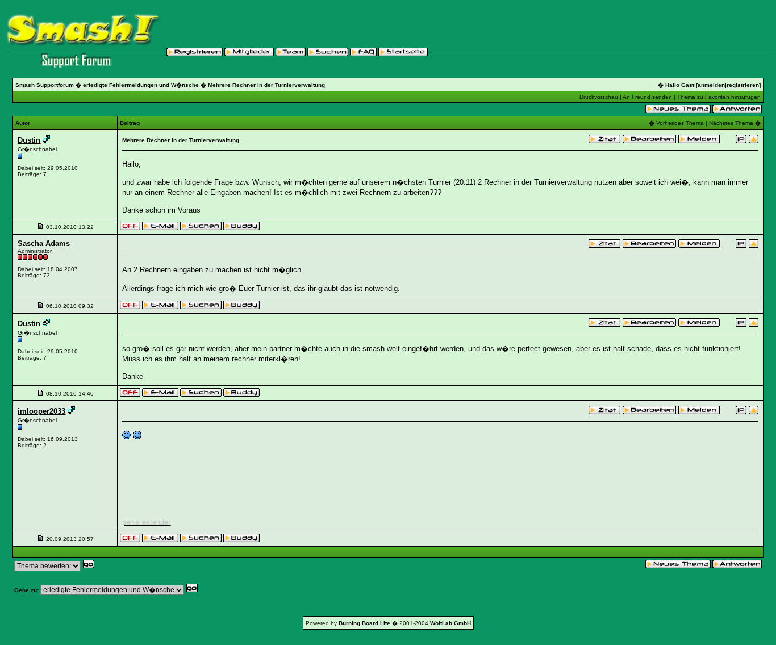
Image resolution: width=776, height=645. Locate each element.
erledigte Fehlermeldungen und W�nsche (141, 85)
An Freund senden (647, 97)
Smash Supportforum (44, 85)
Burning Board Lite (365, 623)
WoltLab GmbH (450, 623)
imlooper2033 (41, 411)
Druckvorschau (598, 97)
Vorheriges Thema (680, 123)
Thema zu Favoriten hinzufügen (719, 97)
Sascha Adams (44, 243)
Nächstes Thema (731, 123)
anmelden (711, 85)
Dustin (29, 140)
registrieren (743, 85)
